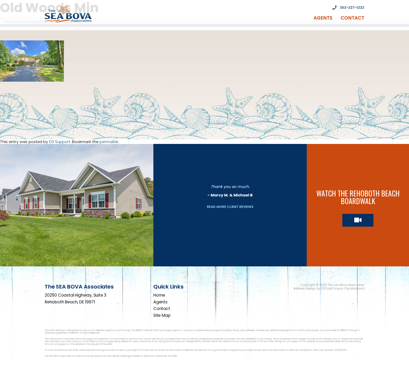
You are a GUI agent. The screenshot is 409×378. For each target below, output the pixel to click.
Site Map (161, 315)
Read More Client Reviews (230, 206)
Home (159, 295)
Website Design (304, 289)
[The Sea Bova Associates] (68, 13)
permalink (108, 141)
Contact (352, 18)
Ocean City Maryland (348, 289)
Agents (323, 18)
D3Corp (326, 289)
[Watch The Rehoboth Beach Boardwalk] (357, 220)
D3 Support (59, 141)
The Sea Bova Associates (345, 285)
